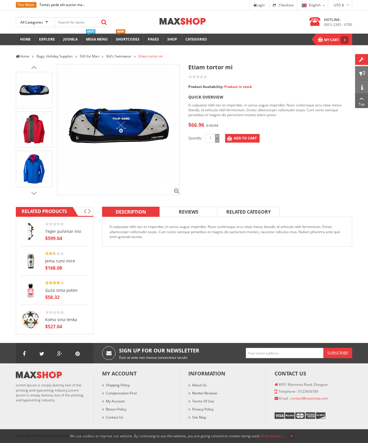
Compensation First (121, 393)
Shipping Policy (118, 385)
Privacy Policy (203, 409)
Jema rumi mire (60, 261)
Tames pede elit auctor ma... (62, 4)
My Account (115, 401)
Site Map (199, 417)
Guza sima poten (61, 290)
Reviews (188, 212)
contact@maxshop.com (309, 398)
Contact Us (114, 417)
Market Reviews (204, 393)
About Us (199, 385)
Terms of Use (203, 401)
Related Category (248, 212)
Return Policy (116, 409)
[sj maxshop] (183, 20)
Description (131, 212)
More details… (272, 436)
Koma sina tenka (61, 319)
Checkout (286, 5)
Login (260, 5)
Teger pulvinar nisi (63, 231)
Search (103, 22)
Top (362, 104)
